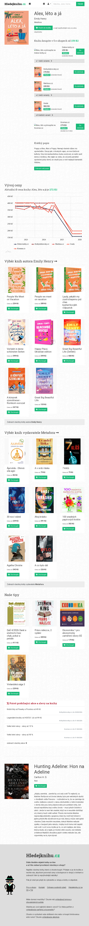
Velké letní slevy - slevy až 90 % (20, 735)
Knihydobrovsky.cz (65, 712)
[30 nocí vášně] (17, 500)
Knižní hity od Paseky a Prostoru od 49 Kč (24, 709)
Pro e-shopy (31, 887)
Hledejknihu (15, 4)
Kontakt (42, 887)
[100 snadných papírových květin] (72, 500)
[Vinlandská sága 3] (17, 668)
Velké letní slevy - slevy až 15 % (20, 726)
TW (31, 890)
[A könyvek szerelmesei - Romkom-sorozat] (17, 381)
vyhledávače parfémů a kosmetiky (40, 910)
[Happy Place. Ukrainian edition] (44, 332)
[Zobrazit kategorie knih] (29, 4)
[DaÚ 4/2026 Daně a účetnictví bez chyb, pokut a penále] (17, 613)
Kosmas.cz (68, 729)
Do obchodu (80, 51)
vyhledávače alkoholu (50, 917)
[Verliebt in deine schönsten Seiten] (17, 332)
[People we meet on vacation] (44, 280)
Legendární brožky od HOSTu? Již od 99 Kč (24, 718)
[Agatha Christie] (17, 549)
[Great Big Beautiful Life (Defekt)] (72, 332)
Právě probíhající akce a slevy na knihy (33, 703)
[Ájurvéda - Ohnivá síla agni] (17, 451)
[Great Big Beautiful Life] (44, 381)
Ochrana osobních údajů (56, 887)
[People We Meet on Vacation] (17, 280)
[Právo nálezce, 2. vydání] (44, 613)
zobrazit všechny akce (16, 743)
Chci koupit (14, 308)
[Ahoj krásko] (44, 500)
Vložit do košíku (44, 28)
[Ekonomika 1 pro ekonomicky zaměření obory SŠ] (72, 613)
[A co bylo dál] (44, 549)
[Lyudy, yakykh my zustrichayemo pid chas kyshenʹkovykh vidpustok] (72, 280)
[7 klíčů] (72, 451)
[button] (49, 4)
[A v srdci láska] (44, 451)
